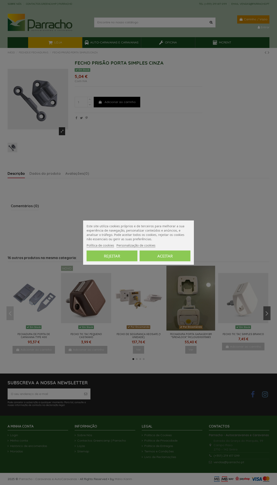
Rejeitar (112, 255)
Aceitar (165, 255)
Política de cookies (100, 245)
